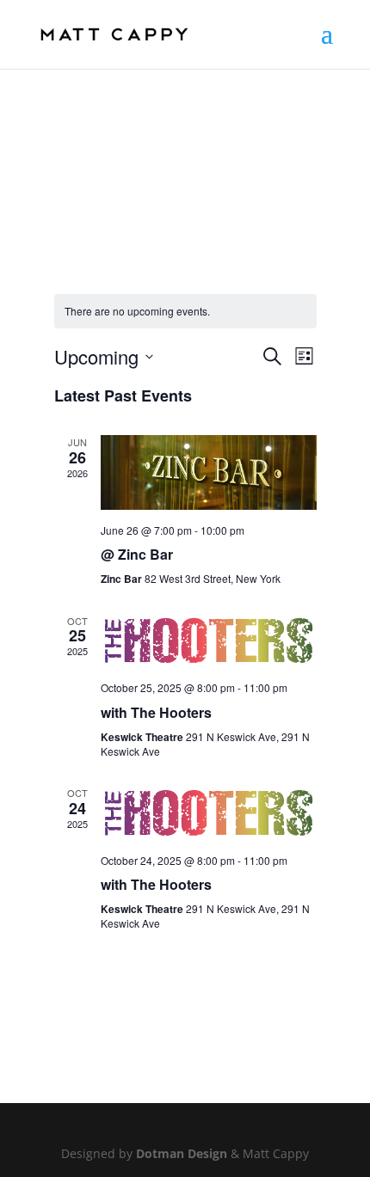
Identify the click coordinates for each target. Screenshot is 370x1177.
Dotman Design (181, 1153)
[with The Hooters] (209, 641)
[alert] (185, 311)
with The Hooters (156, 712)
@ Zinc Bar (137, 554)
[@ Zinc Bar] (209, 472)
